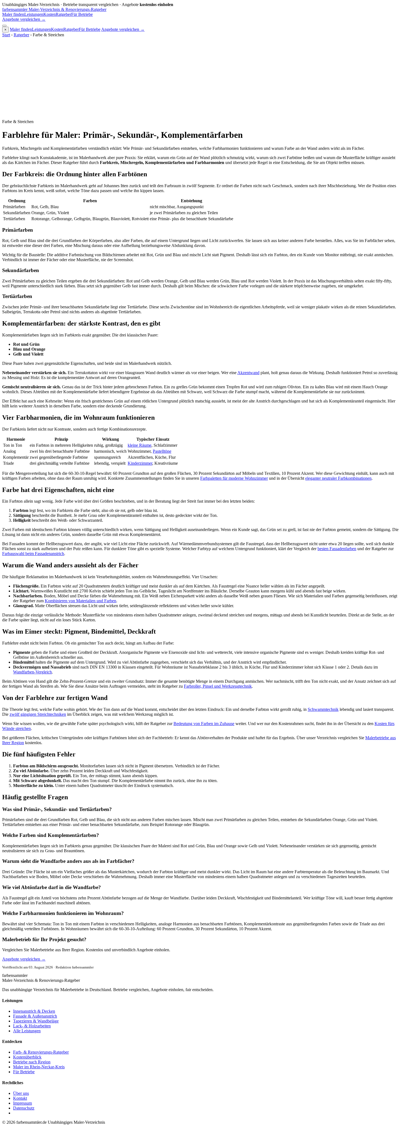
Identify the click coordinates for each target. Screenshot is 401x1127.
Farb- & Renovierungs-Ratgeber (41, 1052)
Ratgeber (63, 14)
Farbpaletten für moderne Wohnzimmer (234, 478)
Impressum (22, 1103)
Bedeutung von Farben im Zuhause (203, 723)
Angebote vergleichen (24, 19)
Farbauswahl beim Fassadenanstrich (33, 553)
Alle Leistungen (27, 1030)
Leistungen (33, 14)
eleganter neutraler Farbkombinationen (338, 478)
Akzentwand (248, 372)
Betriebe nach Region (31, 1062)
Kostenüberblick (27, 1057)
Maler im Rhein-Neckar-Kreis (39, 1067)
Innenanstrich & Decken (34, 1011)
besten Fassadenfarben (337, 548)
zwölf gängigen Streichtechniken (38, 714)
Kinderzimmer (140, 463)
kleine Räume (139, 445)
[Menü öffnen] (4, 25)
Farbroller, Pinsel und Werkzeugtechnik (218, 686)
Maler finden (13, 14)
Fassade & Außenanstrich (35, 1016)
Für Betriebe (82, 14)
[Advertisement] (200, 78)
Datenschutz (23, 1108)
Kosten (49, 14)
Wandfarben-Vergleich (32, 672)
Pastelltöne (162, 451)
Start (6, 34)
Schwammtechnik (323, 709)
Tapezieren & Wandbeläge (36, 1021)
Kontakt (20, 1098)
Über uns (21, 1093)
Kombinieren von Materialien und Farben (80, 600)
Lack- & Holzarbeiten (32, 1026)
